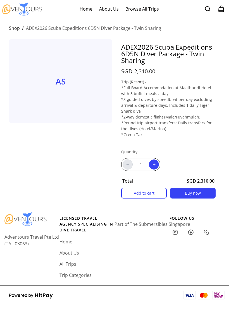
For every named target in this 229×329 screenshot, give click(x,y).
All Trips (67, 264)
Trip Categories (75, 275)
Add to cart (144, 193)
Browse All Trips (142, 9)
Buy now (193, 193)
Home (86, 9)
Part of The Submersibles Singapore (152, 224)
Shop (14, 28)
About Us (109, 9)
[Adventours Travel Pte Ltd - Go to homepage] (22, 8)
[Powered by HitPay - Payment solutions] (31, 295)
